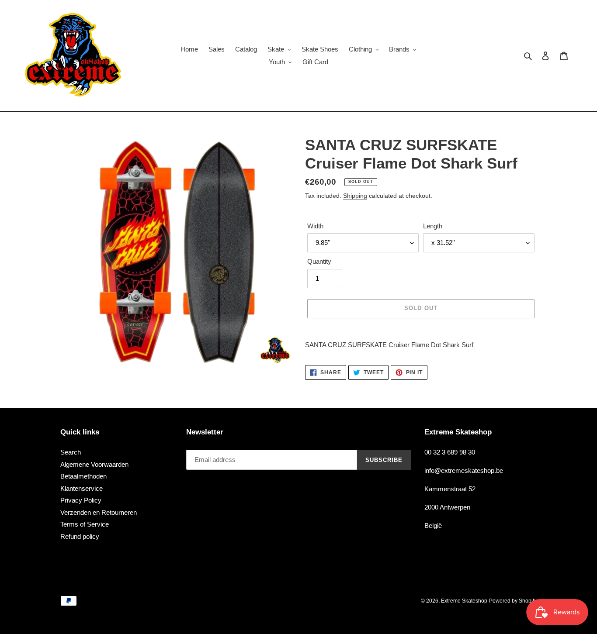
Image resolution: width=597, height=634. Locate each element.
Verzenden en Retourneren (98, 512)
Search (70, 452)
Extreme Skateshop (464, 601)
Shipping (355, 195)
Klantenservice (81, 488)
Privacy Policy (80, 500)
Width (315, 226)
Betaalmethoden (83, 476)
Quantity (319, 261)
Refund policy (79, 536)
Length (432, 226)
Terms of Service (84, 524)
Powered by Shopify (513, 601)
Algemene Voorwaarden (94, 464)
